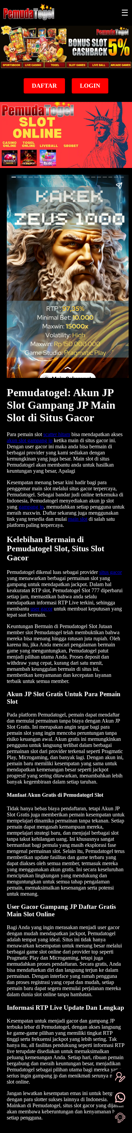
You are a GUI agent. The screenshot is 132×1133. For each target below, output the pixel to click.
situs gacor (110, 572)
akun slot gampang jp (29, 440)
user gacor (41, 609)
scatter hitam (56, 434)
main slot (77, 519)
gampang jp (31, 507)
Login (90, 85)
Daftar (44, 85)
